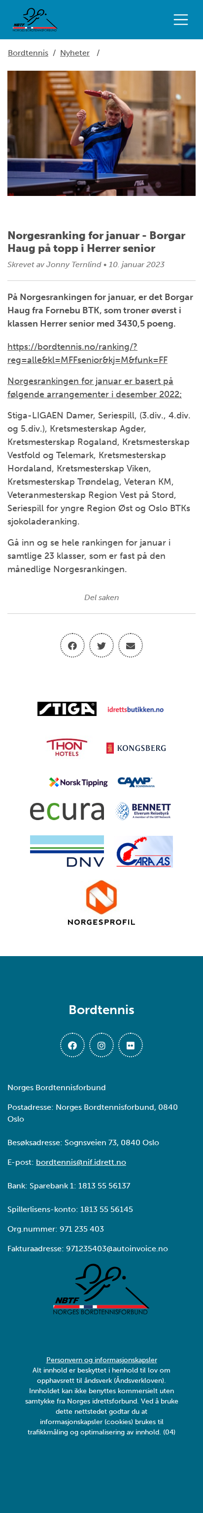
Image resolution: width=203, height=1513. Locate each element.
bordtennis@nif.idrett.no (81, 1162)
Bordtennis (28, 52)
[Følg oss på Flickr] (130, 1045)
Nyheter (75, 52)
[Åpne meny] (183, 19)
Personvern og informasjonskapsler (101, 1360)
